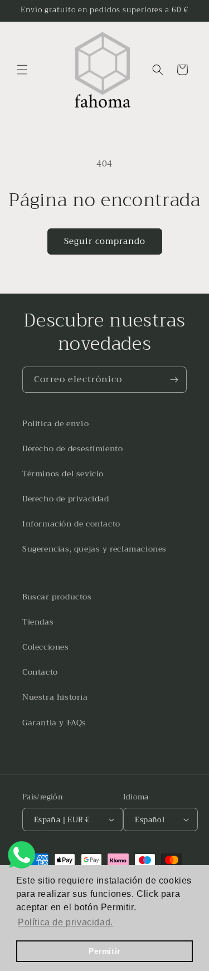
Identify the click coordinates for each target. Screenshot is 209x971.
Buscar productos (57, 596)
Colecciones (45, 646)
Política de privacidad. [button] (65, 922)
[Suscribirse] (174, 380)
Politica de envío (55, 423)
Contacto (40, 672)
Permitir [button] (104, 950)
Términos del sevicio (63, 473)
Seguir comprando (104, 241)
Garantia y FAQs (54, 722)
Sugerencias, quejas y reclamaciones (94, 548)
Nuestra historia (55, 697)
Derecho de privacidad (65, 498)
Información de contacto (71, 523)
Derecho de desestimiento (72, 448)
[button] (22, 69)
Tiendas (38, 621)
